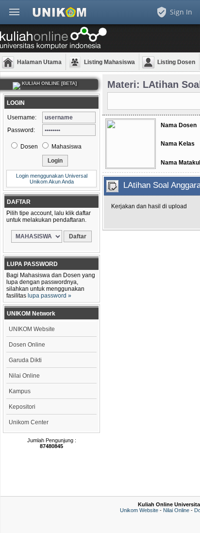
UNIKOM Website (32, 329)
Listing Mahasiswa (109, 62)
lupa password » (49, 295)
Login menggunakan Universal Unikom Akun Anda (51, 178)
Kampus (20, 391)
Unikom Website (139, 510)
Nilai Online (24, 375)
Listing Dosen (176, 62)
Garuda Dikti (25, 360)
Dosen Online (27, 344)
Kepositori (22, 406)
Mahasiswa (66, 146)
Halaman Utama (39, 62)
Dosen (28, 146)
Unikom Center (29, 422)
